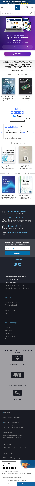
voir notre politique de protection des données (17, 244)
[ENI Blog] (17, 393)
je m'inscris (17, 253)
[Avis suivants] (33, 132)
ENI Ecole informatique (11, 422)
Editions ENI (17, 7)
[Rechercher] (31, 13)
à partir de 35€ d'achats (15, 227)
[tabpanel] (17, 37)
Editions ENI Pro (9, 454)
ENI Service (8, 444)
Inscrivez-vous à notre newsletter (17, 243)
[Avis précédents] (2, 132)
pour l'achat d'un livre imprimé (20, 212)
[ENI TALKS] (17, 358)
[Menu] (2, 7)
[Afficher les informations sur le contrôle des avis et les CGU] (29, 119)
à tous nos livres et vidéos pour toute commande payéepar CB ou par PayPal (20, 219)
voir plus (24, 132)
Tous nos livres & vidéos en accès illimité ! (17, 2)
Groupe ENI (8, 432)
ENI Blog (7, 413)
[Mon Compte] (32, 7)
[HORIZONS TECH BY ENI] (17, 376)
